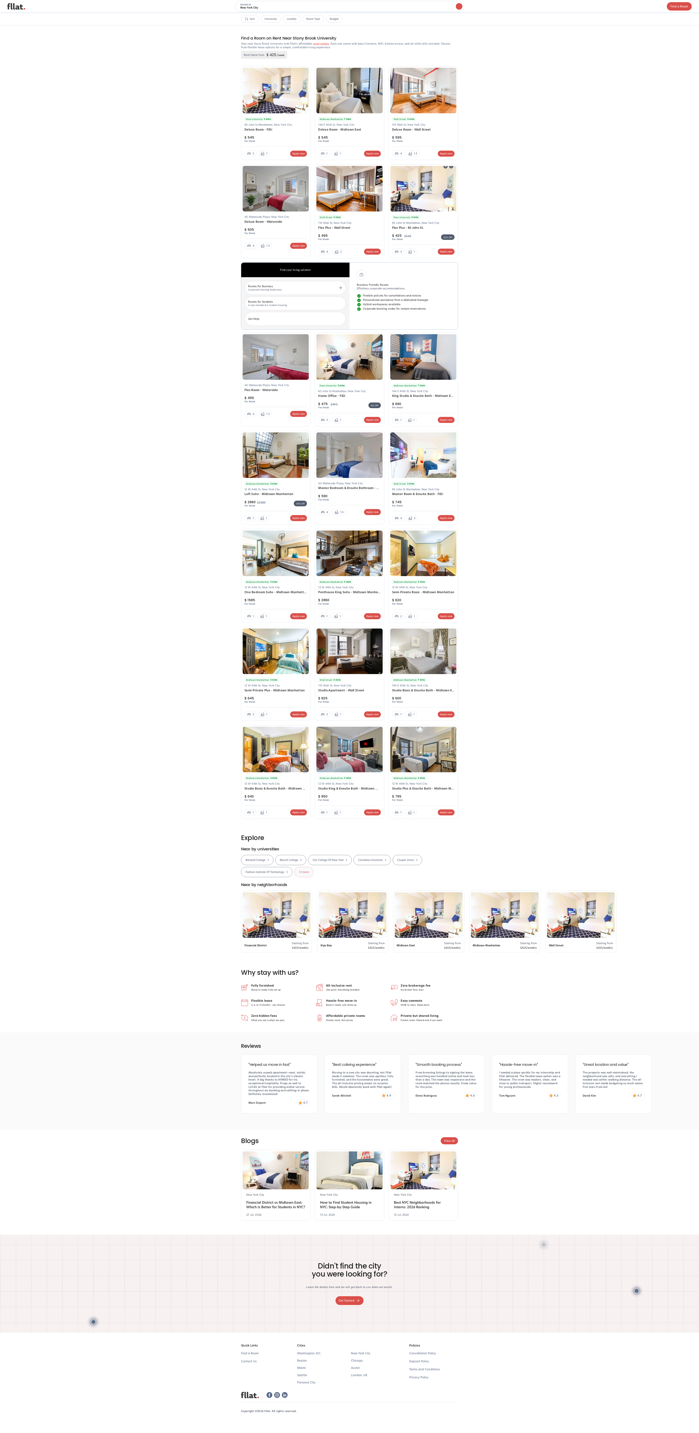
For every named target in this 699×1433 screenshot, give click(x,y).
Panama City (306, 1382)
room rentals (321, 43)
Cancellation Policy (422, 1353)
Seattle (302, 1375)
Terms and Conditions (424, 1369)
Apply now (298, 153)
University (270, 19)
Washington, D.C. (309, 1353)
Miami (301, 1368)
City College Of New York (328, 860)
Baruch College (289, 860)
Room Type (313, 19)
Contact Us (249, 1361)
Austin (355, 1368)
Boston (302, 1360)
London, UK (359, 1375)
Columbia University (370, 860)
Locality (292, 19)
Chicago (357, 1360)
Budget (334, 19)
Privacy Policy (419, 1377)
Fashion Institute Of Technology (265, 872)
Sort (252, 19)
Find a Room (679, 6)
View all (449, 1141)
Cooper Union (405, 860)
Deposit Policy (419, 1361)
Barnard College (255, 860)
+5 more (304, 872)
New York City (360, 1353)
